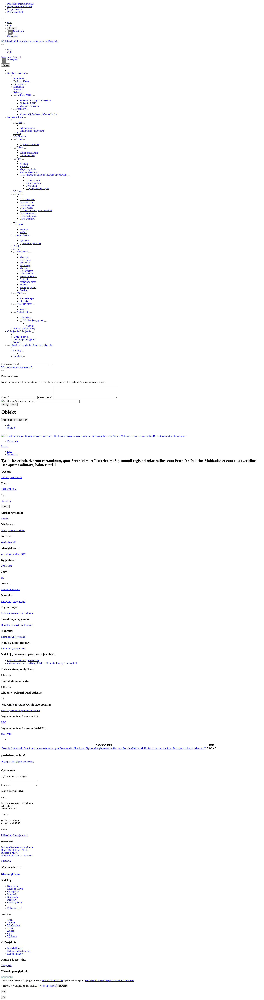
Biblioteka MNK (28, 103)
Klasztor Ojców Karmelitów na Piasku (38, 114)
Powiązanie (22, 251)
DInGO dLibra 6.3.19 (52, 980)
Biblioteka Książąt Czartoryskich (35, 100)
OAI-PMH (6, 734)
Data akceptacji (27, 205)
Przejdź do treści (15, 9)
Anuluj (5, 404)
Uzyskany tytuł (33, 180)
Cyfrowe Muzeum (16, 660)
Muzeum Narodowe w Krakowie (17, 613)
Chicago (5, 785)
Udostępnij (18, 31)
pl (8, 22)
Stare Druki (19, 78)
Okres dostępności (28, 216)
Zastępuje (24, 279)
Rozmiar (24, 229)
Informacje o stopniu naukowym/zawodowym (45, 174)
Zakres (20, 147)
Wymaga (24, 284)
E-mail (5, 397)
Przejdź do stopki (15, 12)
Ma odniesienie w (28, 276)
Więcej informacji (47, 985)
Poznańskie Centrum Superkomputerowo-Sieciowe (109, 980)
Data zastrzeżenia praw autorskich (36, 210)
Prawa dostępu (27, 298)
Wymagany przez (28, 287)
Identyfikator (22, 235)
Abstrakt (24, 163)
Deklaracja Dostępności (24, 339)
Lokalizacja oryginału (33, 320)
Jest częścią (25, 260)
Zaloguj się (12, 36)
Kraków (5, 518)
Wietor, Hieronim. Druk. (13, 530)
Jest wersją (25, 265)
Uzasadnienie (45, 397)
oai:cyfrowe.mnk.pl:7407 (13, 554)
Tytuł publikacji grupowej (32, 130)
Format (20, 224)
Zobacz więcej (14, 908)
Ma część (24, 257)
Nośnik (23, 232)
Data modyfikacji (28, 213)
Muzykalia (18, 86)
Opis (19, 158)
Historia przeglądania (20, 345)
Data (19, 194)
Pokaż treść (12, 441)
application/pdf (8, 542)
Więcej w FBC (8, 761)
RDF (3, 722)
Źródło (16, 246)
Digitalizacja (26, 317)
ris (8, 425)
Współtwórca (19, 136)
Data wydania (26, 207)
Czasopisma (19, 84)
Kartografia (18, 89)
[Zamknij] (2, 370)
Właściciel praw (24, 304)
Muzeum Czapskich (29, 106)
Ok (3, 991)
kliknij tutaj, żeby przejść (13, 601)
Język (16, 249)
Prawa (19, 293)
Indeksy (11, 117)
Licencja (24, 301)
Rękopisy (18, 92)
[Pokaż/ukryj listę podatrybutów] (14, 123)
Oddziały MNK (24, 95)
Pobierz (5, 446)
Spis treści (24, 166)
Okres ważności (27, 218)
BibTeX (11, 428)
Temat (19, 139)
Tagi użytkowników (29, 144)
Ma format (25, 268)
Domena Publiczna (10, 589)
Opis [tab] (9, 451)
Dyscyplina (31, 185)
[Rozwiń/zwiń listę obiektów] (27, 73)
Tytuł (19, 122)
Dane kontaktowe (15, 953)
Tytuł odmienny (27, 128)
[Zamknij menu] (2, 44)
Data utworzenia (27, 199)
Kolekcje (12, 73)
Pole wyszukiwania (10, 364)
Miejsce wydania (28, 169)
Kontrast (12, 28)
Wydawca (18, 191)
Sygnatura (24, 240)
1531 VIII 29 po (9, 489)
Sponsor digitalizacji (29, 172)
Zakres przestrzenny (29, 152)
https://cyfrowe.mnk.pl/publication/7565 (20, 710)
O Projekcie (13, 331)
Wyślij (13, 404)
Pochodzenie (22, 312)
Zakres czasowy (27, 155)
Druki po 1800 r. (21, 81)
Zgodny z (24, 290)
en (11, 22)
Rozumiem (62, 986)
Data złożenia (26, 202)
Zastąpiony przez (28, 282)
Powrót (5, 65)
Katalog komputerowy (24, 328)
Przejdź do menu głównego (20, 3)
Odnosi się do (26, 273)
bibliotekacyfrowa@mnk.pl (14, 835)
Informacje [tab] (12, 454)
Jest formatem (26, 271)
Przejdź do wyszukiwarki (19, 6)
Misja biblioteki (20, 337)
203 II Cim (6, 565)
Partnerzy (21, 108)
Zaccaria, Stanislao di (11, 477)
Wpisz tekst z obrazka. (26, 401)
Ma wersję (25, 262)
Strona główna (10, 874)
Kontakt (23, 309)
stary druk (6, 501)
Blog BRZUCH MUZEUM (14, 850)
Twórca (17, 133)
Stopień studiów (33, 183)
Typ (15, 221)
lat (2, 577)
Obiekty (17, 350)
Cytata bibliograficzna (30, 243)
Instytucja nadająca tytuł (37, 188)
